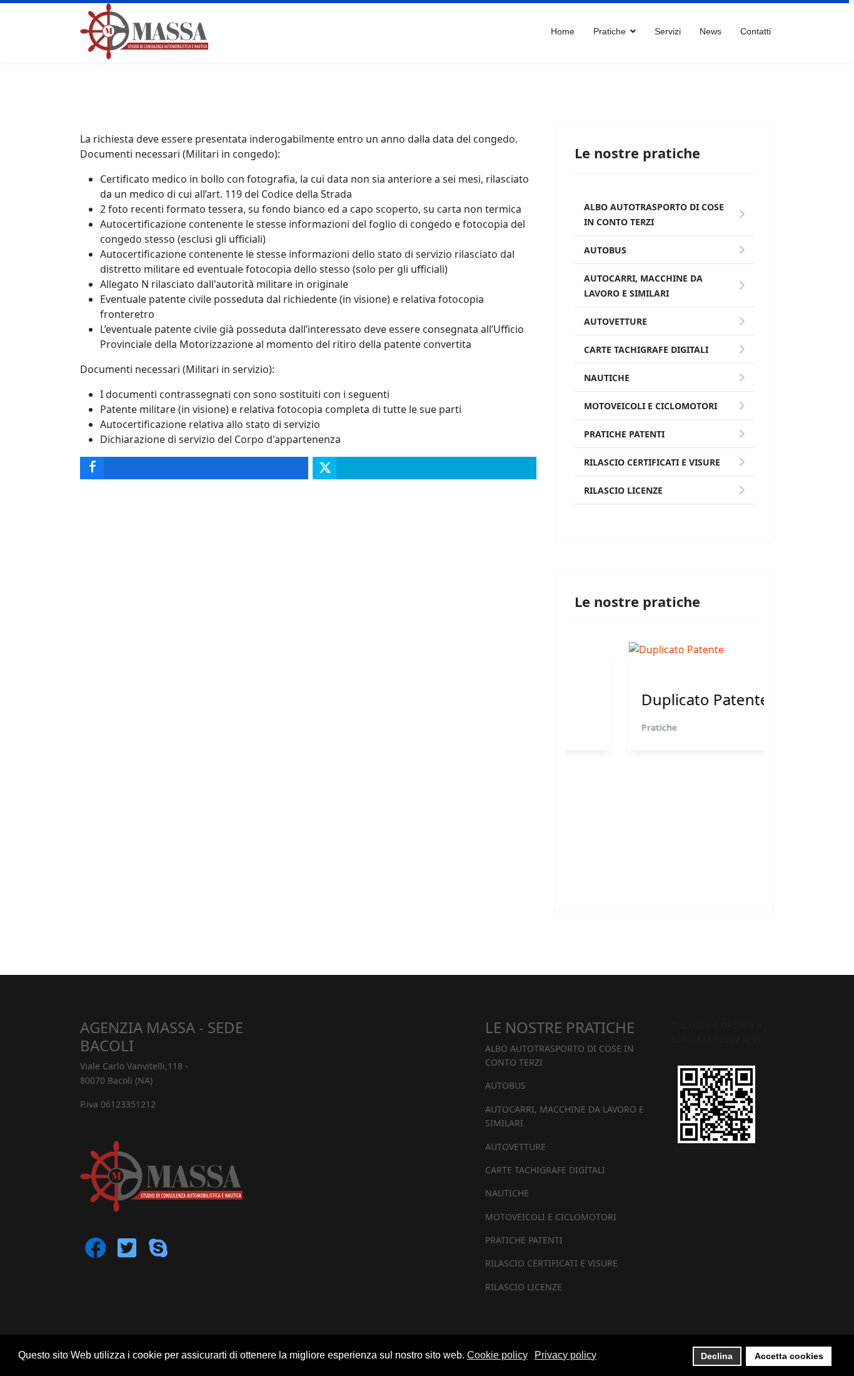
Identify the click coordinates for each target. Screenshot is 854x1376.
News (710, 31)
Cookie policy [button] (497, 1355)
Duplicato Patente (651, 699)
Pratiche (605, 727)
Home (563, 31)
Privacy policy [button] (565, 1355)
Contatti (755, 31)
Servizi (668, 31)
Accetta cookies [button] (789, 1356)
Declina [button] (717, 1356)
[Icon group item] (95, 1256)
